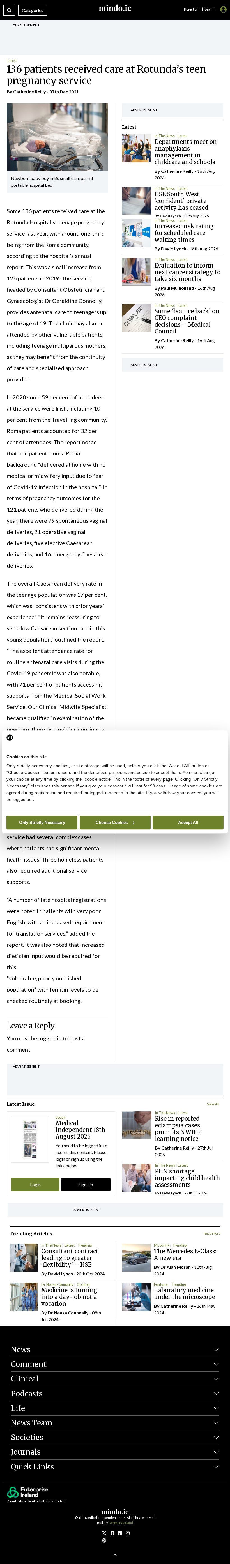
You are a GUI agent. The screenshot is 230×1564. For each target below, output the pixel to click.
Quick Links (32, 1466)
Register (191, 9)
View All (213, 1104)
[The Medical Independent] (128, 1533)
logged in (50, 1038)
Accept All (188, 822)
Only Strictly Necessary (42, 822)
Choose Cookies (112, 822)
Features (161, 1284)
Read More (212, 1233)
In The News (165, 135)
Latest (12, 60)
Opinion (83, 1284)
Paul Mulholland (177, 288)
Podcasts (27, 1393)
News (21, 1349)
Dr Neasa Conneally (57, 1284)
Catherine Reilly (29, 91)
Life (18, 1408)
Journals (26, 1452)
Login (35, 1184)
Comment (29, 1364)
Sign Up (85, 1184)
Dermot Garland (121, 1523)
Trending (84, 1245)
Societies (27, 1437)
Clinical (24, 1378)
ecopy (61, 1117)
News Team (31, 1422)
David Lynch (170, 216)
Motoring (161, 1245)
